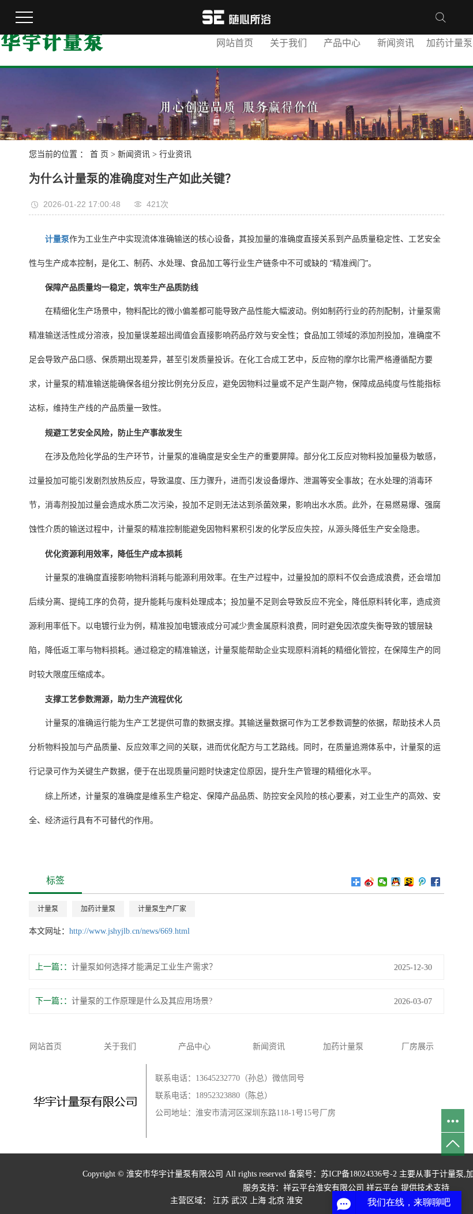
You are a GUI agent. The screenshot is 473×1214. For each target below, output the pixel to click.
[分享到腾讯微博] (422, 881)
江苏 (221, 1200)
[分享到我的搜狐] (409, 881)
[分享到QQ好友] (396, 881)
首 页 (99, 154)
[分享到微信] (383, 881)
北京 (276, 1200)
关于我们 (288, 43)
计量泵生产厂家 (162, 909)
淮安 (295, 1200)
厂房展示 (417, 1046)
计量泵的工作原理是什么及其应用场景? (142, 1001)
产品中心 (342, 43)
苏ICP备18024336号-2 (359, 1174)
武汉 (239, 1200)
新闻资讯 (395, 43)
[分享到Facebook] (436, 881)
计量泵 (47, 909)
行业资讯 (175, 154)
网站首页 (234, 43)
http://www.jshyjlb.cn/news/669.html (129, 931)
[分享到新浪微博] (369, 881)
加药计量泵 (98, 909)
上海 (258, 1200)
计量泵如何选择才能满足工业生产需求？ (144, 967)
